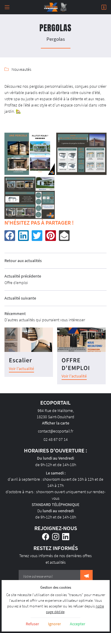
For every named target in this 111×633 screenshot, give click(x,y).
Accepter (77, 623)
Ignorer (54, 623)
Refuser (32, 623)
